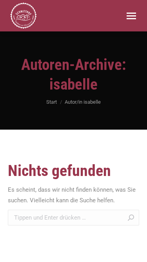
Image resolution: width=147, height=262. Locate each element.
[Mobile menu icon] (131, 16)
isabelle (73, 84)
